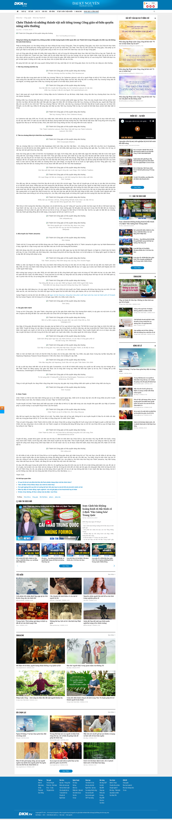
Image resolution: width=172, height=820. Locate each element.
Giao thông (41, 793)
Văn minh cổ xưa (77, 793)
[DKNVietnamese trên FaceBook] (146, 3)
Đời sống (52, 11)
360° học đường (89, 798)
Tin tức (124, 790)
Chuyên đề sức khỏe (115, 785)
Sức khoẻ (85, 600)
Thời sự (23, 11)
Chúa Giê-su (27, 497)
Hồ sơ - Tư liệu (49, 788)
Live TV (37, 11)
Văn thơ (75, 795)
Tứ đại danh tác (63, 793)
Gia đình (102, 785)
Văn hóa (44, 11)
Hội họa (74, 785)
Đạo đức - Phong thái (64, 783)
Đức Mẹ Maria (43, 497)
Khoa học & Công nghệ (91, 11)
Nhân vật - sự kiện (123, 145)
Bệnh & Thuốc (113, 783)
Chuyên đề (62, 795)
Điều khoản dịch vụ (52, 815)
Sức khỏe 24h (113, 795)
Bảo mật (62, 815)
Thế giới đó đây (50, 790)
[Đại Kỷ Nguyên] (20, 3)
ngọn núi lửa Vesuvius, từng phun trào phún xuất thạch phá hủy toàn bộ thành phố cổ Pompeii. (82, 295)
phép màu (57, 497)
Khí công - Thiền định (115, 790)
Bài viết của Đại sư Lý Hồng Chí (137, 18)
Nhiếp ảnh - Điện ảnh (78, 790)
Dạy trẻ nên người (89, 795)
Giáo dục (88, 780)
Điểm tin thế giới (20, 600)
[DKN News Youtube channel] (147, 6)
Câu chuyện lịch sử (21, 667)
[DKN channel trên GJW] (152, 3)
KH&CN (125, 780)
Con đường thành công (91, 790)
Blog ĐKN (102, 798)
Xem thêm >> (111, 574)
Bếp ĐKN (102, 788)
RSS (44, 815)
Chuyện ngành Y (114, 788)
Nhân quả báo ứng (54, 625)
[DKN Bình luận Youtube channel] (150, 6)
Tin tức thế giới (50, 783)
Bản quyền (69, 815)
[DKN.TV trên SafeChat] (144, 3)
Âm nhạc (75, 783)
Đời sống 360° (103, 783)
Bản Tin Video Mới (139, 196)
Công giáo (35, 497)
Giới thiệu (38, 815)
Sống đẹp (102, 790)
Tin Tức (84, 518)
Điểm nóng (41, 785)
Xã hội (39, 788)
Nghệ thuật (62, 798)
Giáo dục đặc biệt (89, 785)
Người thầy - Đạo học (90, 788)
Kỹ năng (102, 795)
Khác (17, 625)
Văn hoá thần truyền (55, 740)
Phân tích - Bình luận (51, 785)
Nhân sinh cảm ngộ (64, 785)
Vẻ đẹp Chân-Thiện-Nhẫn (64, 11)
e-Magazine (78, 11)
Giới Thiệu (24, 6)
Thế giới (30, 11)
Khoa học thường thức (128, 788)
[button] (114, 566)
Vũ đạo (74, 798)
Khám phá (102, 793)
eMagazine (137, 276)
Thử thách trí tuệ (89, 783)
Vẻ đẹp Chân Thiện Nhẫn (22, 700)
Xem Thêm (66, 566)
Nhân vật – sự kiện (137, 115)
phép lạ (51, 497)
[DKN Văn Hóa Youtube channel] (153, 6)
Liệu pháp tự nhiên (114, 793)
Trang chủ (17, 11)
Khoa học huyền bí (39, 18)
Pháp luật (40, 790)
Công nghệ (125, 783)
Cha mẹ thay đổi (89, 793)
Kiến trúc (75, 788)
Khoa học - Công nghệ (23, 18)
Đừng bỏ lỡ (137, 345)
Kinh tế (40, 783)
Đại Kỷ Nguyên (71, 812)
